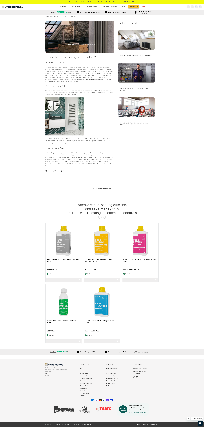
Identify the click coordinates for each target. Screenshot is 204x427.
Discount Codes (84, 385)
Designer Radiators (111, 371)
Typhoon (92, 155)
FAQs (81, 371)
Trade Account (133, 6)
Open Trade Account (86, 383)
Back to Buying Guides (103, 188)
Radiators (63, 6)
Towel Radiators (76, 6)
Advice (123, 6)
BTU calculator (73, 73)
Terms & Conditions (142, 424)
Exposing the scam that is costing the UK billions (134, 89)
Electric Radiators (111, 381)
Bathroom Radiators (112, 368)
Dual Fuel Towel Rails (112, 378)
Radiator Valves (110, 383)
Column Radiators (111, 373)
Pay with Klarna (84, 393)
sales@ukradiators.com (139, 371)
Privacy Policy (154, 424)
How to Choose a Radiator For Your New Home (136, 55)
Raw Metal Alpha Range (93, 79)
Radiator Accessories (112, 385)
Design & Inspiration (86, 378)
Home (47, 16)
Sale (143, 6)
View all (102, 217)
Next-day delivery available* (117, 12)
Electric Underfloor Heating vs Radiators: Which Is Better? (134, 124)
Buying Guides (53, 16)
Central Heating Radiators (113, 376)
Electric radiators (91, 6)
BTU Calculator (84, 381)
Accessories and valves (109, 6)
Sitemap (82, 395)
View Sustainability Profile (137, 413)
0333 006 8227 (137, 373)
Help (81, 368)
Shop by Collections (85, 376)
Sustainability (83, 388)
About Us (82, 390)
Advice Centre (84, 373)
